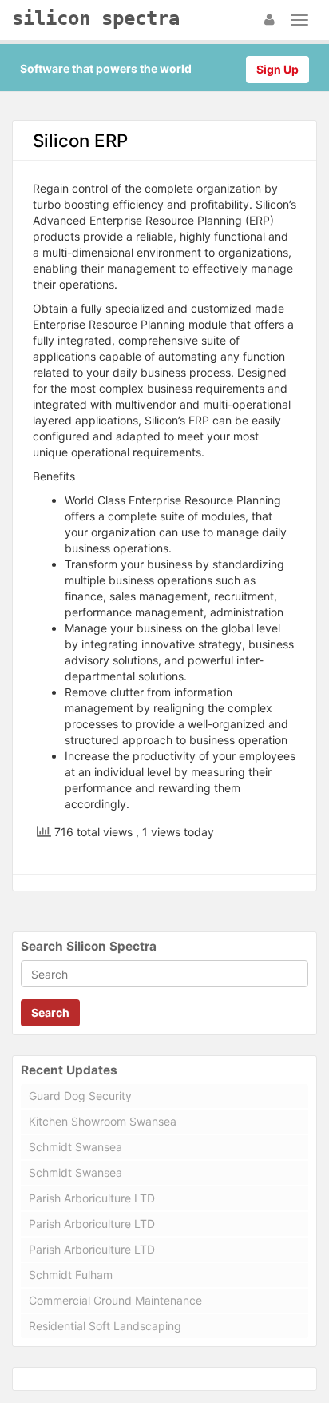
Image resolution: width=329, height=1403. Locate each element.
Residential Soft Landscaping (105, 1326)
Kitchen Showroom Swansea (102, 1121)
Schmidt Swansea (75, 1147)
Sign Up (277, 69)
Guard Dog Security (80, 1095)
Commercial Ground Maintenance (115, 1300)
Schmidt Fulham (71, 1274)
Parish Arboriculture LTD (92, 1198)
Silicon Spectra (96, 18)
